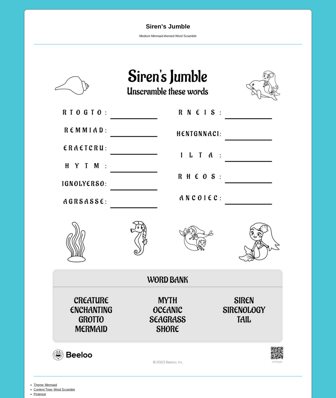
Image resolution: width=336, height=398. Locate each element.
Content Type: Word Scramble (54, 389)
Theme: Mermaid (45, 385)
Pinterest (40, 394)
